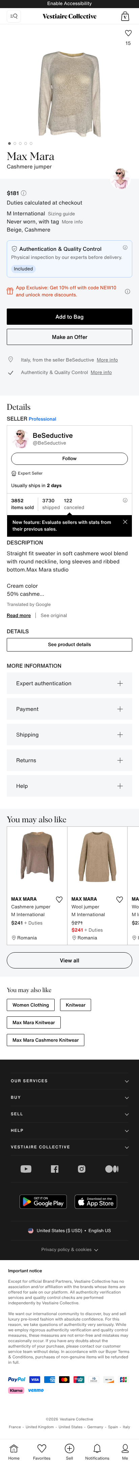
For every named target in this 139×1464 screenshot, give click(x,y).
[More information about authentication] (125, 247)
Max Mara (30, 157)
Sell (17, 1114)
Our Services (29, 1081)
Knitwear (75, 1005)
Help (22, 786)
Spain (113, 1427)
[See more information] (127, 291)
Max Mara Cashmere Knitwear (45, 1040)
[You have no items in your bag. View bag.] (125, 16)
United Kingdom (40, 1427)
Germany (95, 1427)
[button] (125, 16)
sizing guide (61, 213)
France (15, 1427)
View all (69, 960)
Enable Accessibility (69, 3)
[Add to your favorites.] (59, 900)
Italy (126, 1427)
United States (71, 1427)
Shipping (27, 734)
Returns (26, 760)
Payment (27, 709)
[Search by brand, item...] (14, 16)
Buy (16, 1097)
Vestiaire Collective (40, 1147)
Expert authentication (44, 683)
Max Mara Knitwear (33, 1022)
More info (72, 221)
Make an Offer (69, 337)
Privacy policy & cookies (66, 1249)
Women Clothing (30, 1005)
